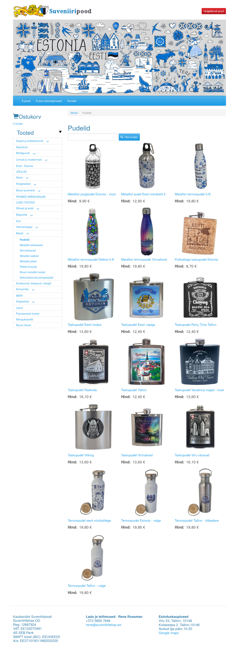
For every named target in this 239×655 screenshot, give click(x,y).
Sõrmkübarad (28, 250)
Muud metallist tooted (32, 272)
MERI (19, 295)
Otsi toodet (130, 137)
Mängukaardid (24, 319)
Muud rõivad (23, 325)
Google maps (169, 632)
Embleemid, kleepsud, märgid (33, 283)
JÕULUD (21, 171)
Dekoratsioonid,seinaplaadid (36, 277)
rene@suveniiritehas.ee (103, 624)
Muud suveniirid (25, 190)
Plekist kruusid (28, 266)
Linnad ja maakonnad (29, 159)
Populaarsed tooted (27, 313)
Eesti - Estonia (24, 166)
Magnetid (21, 214)
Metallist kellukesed (31, 245)
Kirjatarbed (22, 301)
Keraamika (22, 289)
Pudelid (25, 239)
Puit (18, 221)
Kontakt (71, 101)
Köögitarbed (23, 184)
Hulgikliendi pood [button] (214, 11)
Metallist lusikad (29, 256)
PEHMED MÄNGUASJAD (31, 196)
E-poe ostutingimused (49, 101)
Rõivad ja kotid (24, 208)
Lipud (19, 308)
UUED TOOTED (25, 202)
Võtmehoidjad (24, 227)
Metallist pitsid (28, 261)
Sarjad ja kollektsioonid (29, 141)
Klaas (19, 177)
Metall (19, 233)
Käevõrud (21, 147)
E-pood (26, 101)
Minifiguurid (23, 153)
